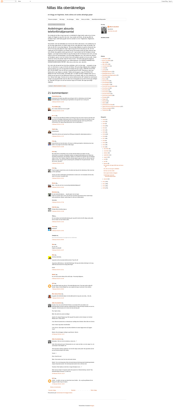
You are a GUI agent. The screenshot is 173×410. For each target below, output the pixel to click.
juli (105, 159)
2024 (104, 123)
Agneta (54, 129)
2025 (104, 121)
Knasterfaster (55, 96)
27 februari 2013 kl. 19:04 (58, 384)
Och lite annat (105, 80)
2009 (104, 188)
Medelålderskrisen (106, 71)
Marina (54, 183)
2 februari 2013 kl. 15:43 (58, 110)
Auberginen (105, 58)
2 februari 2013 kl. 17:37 (58, 136)
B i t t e (54, 115)
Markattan (54, 192)
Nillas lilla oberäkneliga (66, 8)
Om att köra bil (105, 88)
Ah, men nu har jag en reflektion (111, 168)
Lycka (103, 69)
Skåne (77, 19)
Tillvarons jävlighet (52, 19)
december (106, 148)
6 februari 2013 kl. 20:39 (58, 278)
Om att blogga (70, 19)
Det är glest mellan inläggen (110, 173)
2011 (104, 183)
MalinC (54, 274)
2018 (104, 136)
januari (105, 179)
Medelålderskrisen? (107, 73)
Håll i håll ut (105, 64)
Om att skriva (105, 91)
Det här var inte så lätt (109, 170)
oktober (106, 153)
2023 (104, 125)
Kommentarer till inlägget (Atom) (64, 392)
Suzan (53, 226)
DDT (53, 283)
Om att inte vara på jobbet (108, 86)
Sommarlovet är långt (107, 104)
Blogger (92, 405)
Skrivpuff (104, 101)
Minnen (104, 79)
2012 (104, 181)
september (106, 155)
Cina (53, 141)
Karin (53, 151)
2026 (104, 119)
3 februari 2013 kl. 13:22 (58, 221)
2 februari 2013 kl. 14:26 (58, 101)
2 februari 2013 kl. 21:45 (58, 163)
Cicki (53, 168)
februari (106, 163)
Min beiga (62, 19)
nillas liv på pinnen (56, 303)
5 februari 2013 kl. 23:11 (58, 269)
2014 (104, 144)
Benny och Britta (85, 19)
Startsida (73, 390)
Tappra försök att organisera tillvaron (111, 106)
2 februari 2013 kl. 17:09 (58, 124)
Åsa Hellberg (55, 106)
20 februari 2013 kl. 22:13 (58, 373)
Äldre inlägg (94, 390)
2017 (104, 138)
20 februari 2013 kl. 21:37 (58, 334)
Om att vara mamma (107, 95)
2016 (104, 140)
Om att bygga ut (106, 84)
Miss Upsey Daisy (56, 294)
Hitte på (104, 62)
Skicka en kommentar (55, 387)
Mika (53, 255)
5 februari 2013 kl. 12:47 (58, 250)
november (106, 151)
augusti (106, 157)
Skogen (104, 99)
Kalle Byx (54, 207)
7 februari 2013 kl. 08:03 (58, 289)
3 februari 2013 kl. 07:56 (58, 202)
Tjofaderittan (105, 110)
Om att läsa (105, 90)
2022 (104, 128)
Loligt (103, 67)
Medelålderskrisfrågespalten (99, 19)
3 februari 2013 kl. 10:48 (58, 211)
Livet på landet (105, 66)
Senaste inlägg (52, 390)
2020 (104, 132)
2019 (104, 134)
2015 (104, 142)
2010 (104, 185)
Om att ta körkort (106, 93)
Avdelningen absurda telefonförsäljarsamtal (110, 175)
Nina (53, 244)
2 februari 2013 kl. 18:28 (58, 146)
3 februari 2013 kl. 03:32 (58, 187)
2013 (104, 147)
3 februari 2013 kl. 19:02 (58, 230)
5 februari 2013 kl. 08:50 (58, 239)
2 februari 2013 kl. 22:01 (58, 178)
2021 (104, 130)
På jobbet (104, 97)
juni (105, 161)
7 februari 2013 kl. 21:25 (58, 298)
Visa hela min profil (112, 31)
